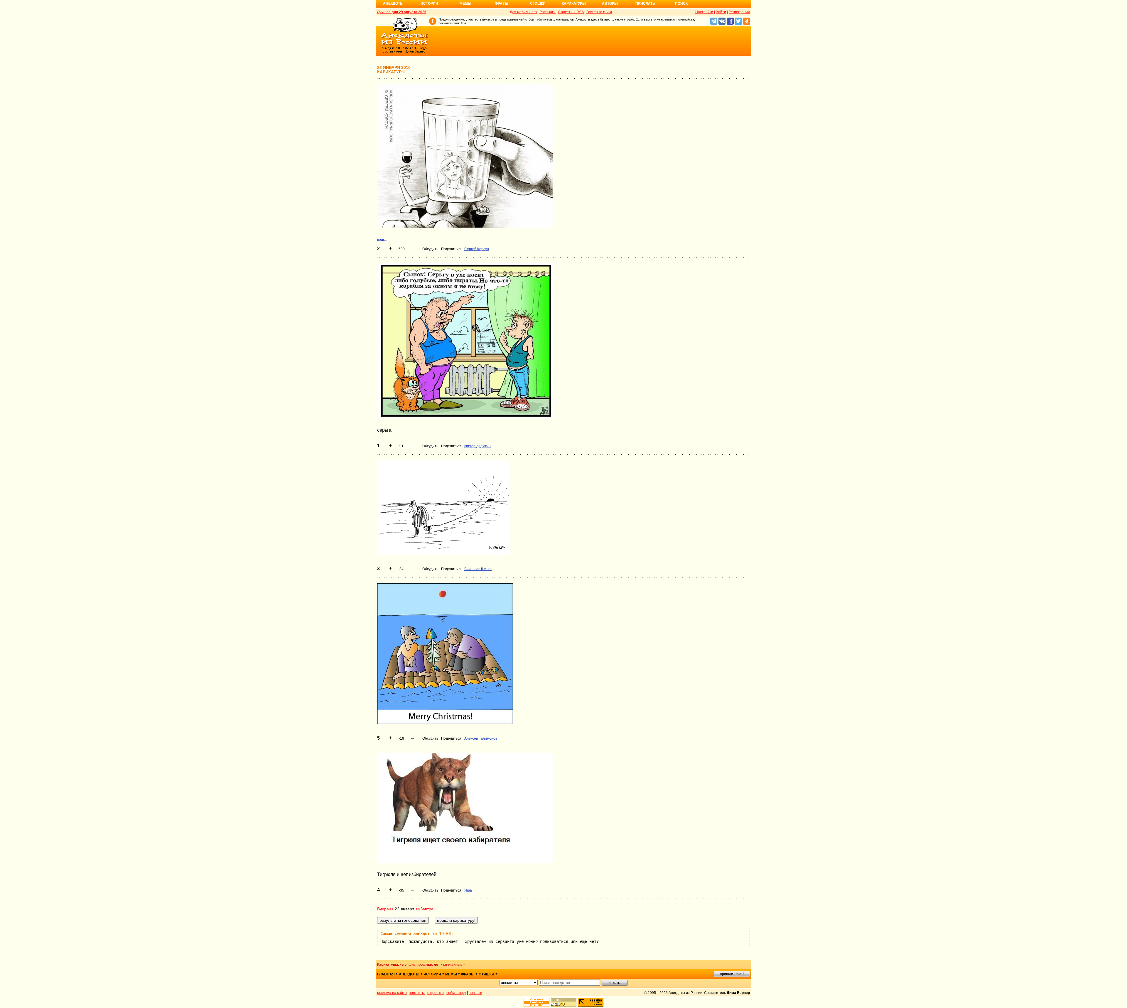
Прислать (645, 3)
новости (475, 993)
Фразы (501, 3)
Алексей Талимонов (480, 738)
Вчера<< (385, 909)
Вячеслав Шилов (478, 569)
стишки (486, 974)
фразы (468, 974)
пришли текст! (732, 974)
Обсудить (430, 249)
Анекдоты (393, 3)
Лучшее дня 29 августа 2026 (401, 12)
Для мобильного (523, 12)
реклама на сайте (392, 993)
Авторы (610, 3)
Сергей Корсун (476, 249)
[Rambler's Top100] (536, 1002)
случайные (453, 965)
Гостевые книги (599, 12)
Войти (721, 12)
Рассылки (547, 12)
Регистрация (739, 12)
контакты (417, 993)
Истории (429, 3)
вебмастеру (456, 993)
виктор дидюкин (477, 446)
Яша (468, 890)
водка (382, 240)
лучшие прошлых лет (421, 965)
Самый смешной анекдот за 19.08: (416, 933)
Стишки (538, 3)
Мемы (465, 3)
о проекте (435, 993)
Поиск (681, 3)
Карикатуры (574, 3)
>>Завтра (424, 909)
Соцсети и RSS (571, 12)
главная (386, 974)
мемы (451, 974)
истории (432, 974)
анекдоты (409, 974)
